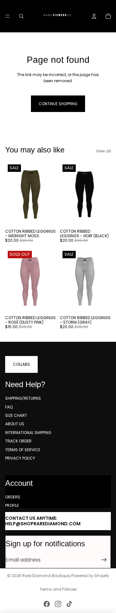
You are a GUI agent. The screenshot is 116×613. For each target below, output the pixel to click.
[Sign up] (104, 559)
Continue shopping (58, 103)
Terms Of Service (22, 449)
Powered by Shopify (90, 575)
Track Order (18, 441)
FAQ (9, 407)
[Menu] (7, 16)
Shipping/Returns (23, 398)
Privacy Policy (20, 458)
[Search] (21, 16)
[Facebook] (47, 604)
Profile (12, 505)
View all (103, 151)
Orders (12, 497)
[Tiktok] (69, 604)
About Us (14, 424)
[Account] (94, 16)
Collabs (21, 364)
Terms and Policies (58, 589)
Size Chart (16, 415)
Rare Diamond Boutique (46, 575)
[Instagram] (58, 604)
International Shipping (28, 432)
